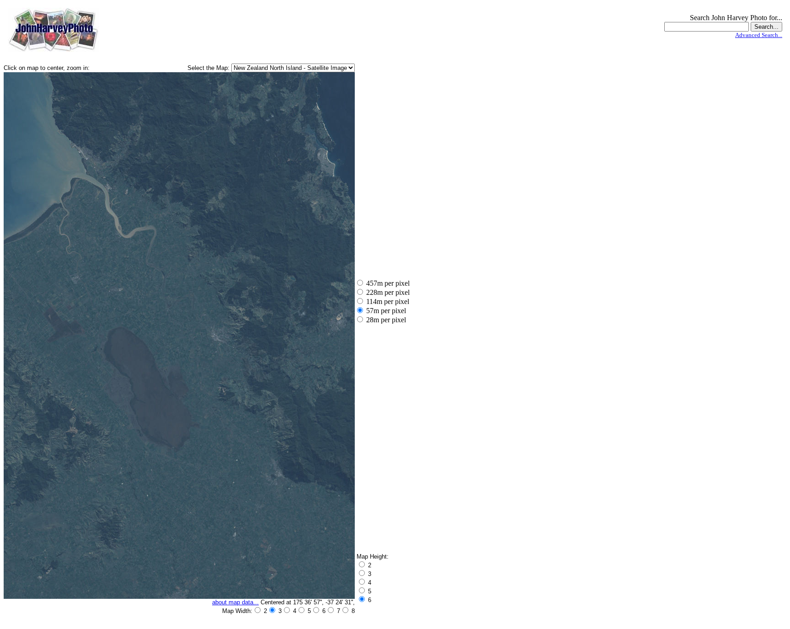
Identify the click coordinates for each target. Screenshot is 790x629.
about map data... (235, 602)
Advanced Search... (758, 35)
